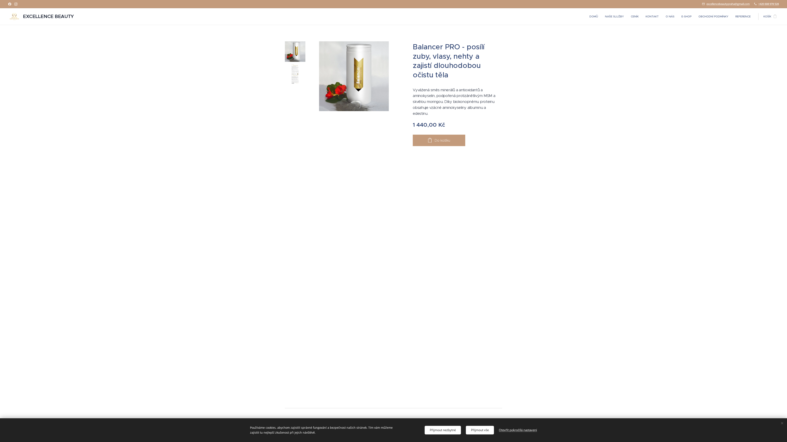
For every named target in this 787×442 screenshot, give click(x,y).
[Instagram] (15, 4)
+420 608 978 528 (768, 4)
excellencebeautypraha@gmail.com (728, 4)
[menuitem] (594, 16)
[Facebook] (9, 4)
